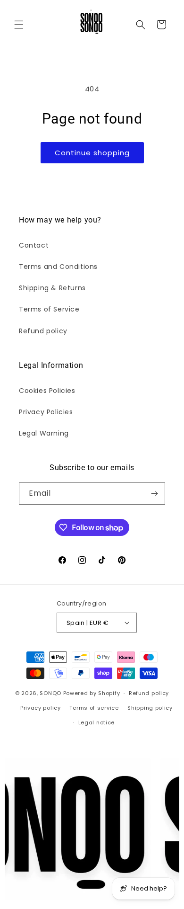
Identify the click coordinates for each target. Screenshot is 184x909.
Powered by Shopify (91, 693)
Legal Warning (44, 433)
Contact (34, 245)
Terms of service (93, 708)
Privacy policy (40, 708)
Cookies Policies (47, 390)
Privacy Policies (46, 412)
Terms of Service (49, 309)
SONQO (50, 693)
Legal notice (96, 722)
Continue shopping (92, 153)
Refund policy (43, 331)
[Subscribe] (154, 493)
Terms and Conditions (58, 266)
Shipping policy (150, 708)
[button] (18, 24)
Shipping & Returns (52, 288)
